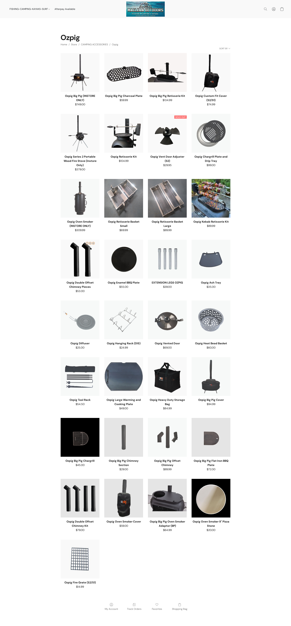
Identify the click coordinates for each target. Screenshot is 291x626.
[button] (145, 9)
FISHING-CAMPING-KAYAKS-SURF (29, 9)
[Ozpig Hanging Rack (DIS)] (123, 319)
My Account (111, 609)
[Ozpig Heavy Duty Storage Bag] (167, 376)
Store (74, 44)
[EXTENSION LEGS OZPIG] (167, 259)
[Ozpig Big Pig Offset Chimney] (167, 437)
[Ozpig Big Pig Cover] (211, 376)
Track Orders (134, 609)
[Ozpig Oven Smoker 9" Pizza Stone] (211, 498)
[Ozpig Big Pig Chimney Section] (123, 437)
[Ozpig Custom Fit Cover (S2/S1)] (211, 72)
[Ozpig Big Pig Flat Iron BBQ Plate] (211, 437)
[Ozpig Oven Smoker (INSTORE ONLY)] (80, 198)
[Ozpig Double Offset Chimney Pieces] (80, 259)
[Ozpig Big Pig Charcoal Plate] (123, 72)
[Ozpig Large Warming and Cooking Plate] (123, 376)
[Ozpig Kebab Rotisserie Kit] (211, 198)
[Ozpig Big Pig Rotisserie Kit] (167, 72)
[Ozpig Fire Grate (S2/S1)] (80, 559)
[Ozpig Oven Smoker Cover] (123, 498)
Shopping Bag (179, 609)
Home (64, 44)
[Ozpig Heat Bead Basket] (211, 319)
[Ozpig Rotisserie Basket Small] (123, 198)
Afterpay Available (65, 9)
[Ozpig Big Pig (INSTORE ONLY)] (80, 72)
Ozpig (115, 44)
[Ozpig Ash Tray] (211, 259)
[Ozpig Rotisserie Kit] (123, 133)
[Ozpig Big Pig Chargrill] (80, 437)
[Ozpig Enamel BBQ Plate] (123, 259)
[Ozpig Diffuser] (80, 319)
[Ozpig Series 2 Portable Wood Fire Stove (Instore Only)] (80, 133)
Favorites (157, 609)
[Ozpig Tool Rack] (80, 376)
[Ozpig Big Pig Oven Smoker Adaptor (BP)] (167, 498)
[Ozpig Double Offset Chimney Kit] (80, 498)
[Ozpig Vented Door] (167, 319)
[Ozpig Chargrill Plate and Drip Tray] (211, 133)
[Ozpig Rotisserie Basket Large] (167, 198)
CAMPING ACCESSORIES (94, 44)
